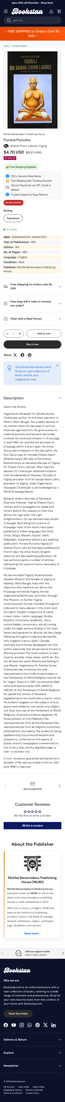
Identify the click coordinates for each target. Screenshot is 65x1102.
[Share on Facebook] (22, 355)
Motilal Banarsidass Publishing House (24, 134)
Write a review (32, 825)
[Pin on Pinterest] (29, 355)
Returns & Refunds (34, 1090)
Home (6, 46)
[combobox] (32, 20)
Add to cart (44, 333)
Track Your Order (18, 1013)
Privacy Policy (32, 1093)
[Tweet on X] (15, 355)
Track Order (23, 1087)
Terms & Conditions (13, 1093)
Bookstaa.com (18, 1081)
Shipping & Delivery (13, 1090)
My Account (9, 1087)
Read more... (32, 933)
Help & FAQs (38, 1087)
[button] (59, 11)
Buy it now (33, 344)
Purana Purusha (19, 46)
